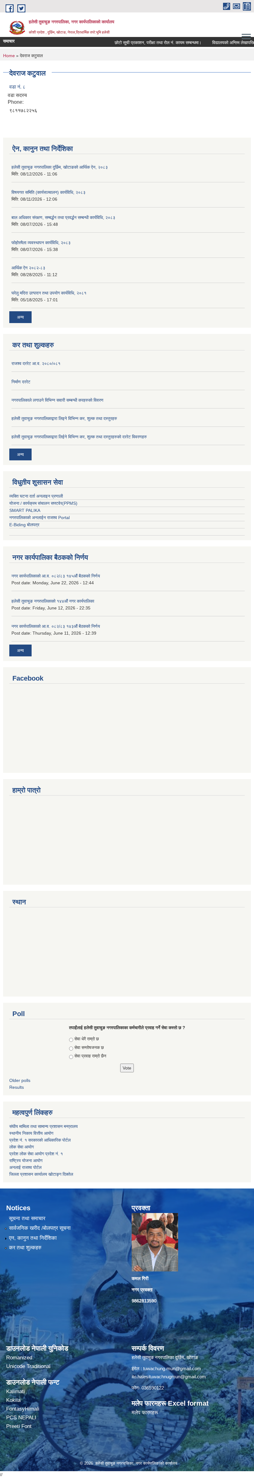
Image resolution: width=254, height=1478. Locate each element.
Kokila (13, 1400)
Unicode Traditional (28, 1366)
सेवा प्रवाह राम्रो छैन (90, 1055)
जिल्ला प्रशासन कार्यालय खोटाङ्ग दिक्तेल (41, 1174)
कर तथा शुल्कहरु (25, 1248)
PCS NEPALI (21, 1418)
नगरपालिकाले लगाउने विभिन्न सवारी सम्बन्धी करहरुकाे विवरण (57, 400)
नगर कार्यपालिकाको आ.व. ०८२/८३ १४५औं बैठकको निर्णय (55, 575)
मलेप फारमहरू (145, 1413)
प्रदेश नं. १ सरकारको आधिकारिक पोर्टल (40, 1140)
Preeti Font (19, 1426)
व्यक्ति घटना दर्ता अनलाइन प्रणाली (36, 496)
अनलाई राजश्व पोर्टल (25, 1167)
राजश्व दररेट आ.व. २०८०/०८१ (35, 363)
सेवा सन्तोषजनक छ (89, 1047)
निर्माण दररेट (20, 381)
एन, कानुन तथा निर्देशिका (33, 1238)
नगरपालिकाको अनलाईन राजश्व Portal (39, 517)
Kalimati (15, 1391)
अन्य (20, 317)
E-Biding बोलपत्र (24, 524)
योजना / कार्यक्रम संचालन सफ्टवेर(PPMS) (43, 503)
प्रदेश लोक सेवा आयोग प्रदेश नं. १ (36, 1153)
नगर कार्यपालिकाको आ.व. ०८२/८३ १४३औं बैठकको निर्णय (55, 626)
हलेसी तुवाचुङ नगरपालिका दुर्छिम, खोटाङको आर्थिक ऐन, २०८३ (59, 167)
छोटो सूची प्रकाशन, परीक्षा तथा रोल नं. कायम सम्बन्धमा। (144, 42)
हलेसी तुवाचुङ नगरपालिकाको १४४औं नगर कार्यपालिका (52, 601)
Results (16, 1087)
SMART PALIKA (24, 510)
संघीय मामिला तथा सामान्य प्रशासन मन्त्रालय (44, 1126)
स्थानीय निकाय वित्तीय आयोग (32, 1133)
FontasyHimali (22, 1409)
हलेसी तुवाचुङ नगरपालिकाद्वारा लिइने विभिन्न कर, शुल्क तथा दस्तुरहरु (64, 418)
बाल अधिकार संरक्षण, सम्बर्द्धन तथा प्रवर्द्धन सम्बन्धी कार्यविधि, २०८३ (63, 217)
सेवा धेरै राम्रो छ (86, 1038)
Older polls (19, 1080)
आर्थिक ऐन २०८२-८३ (28, 267)
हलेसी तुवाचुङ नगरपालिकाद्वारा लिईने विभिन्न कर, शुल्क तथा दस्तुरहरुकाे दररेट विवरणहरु (79, 436)
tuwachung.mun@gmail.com (172, 1368)
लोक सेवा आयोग (21, 1146)
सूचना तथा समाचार (27, 1218)
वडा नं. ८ (17, 86)
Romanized (19, 1358)
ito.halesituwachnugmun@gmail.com (169, 1376)
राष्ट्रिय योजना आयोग (25, 1160)
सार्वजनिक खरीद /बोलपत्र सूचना (40, 1228)
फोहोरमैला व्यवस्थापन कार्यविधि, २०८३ (41, 242)
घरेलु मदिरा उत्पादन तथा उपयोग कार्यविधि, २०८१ (48, 292)
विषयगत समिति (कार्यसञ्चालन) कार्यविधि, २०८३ (48, 192)
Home (9, 55)
